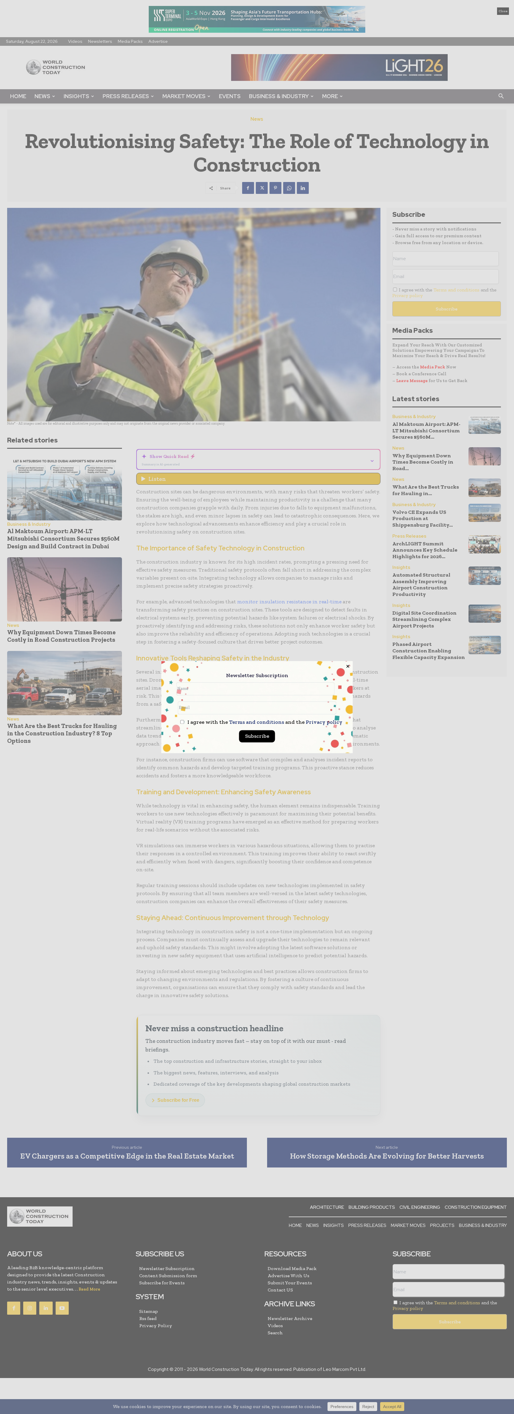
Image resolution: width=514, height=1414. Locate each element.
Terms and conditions (256, 722)
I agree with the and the (264, 722)
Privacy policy (324, 722)
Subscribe (257, 736)
